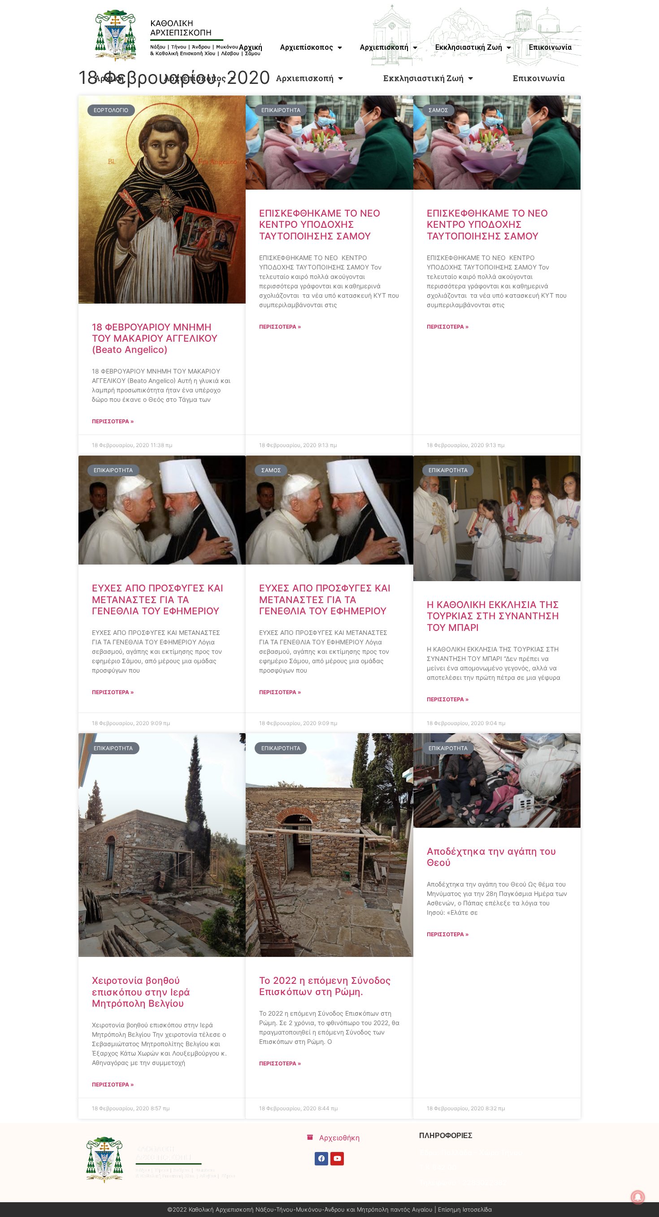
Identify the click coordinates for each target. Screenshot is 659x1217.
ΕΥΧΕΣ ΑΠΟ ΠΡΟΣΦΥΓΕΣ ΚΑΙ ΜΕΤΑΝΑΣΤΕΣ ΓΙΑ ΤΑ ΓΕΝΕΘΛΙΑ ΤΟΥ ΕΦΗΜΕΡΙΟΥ (157, 599)
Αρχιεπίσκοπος (195, 78)
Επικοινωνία (539, 78)
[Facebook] (321, 1158)
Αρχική (109, 78)
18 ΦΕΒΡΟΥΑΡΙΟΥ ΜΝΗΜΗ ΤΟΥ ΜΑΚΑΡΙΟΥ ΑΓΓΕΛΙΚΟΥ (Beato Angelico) (154, 338)
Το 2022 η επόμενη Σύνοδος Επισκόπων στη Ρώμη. (325, 986)
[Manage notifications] (638, 1197)
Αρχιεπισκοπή (305, 78)
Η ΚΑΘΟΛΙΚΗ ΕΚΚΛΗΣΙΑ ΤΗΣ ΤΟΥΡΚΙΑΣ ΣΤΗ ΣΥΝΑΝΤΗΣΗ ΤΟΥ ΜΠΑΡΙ (493, 616)
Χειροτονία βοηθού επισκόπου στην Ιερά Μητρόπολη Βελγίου (141, 991)
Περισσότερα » (113, 421)
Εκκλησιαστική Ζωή (423, 78)
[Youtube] (337, 1158)
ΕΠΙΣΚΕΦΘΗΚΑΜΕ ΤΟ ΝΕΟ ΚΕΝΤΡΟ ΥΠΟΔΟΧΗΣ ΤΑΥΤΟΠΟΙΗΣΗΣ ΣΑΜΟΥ (319, 224)
